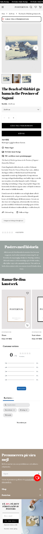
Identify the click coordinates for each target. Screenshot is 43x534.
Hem (3, 14)
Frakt (11, 142)
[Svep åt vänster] (7, 48)
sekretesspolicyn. (6, 482)
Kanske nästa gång (10, 528)
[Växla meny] (2, 7)
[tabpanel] (21, 425)
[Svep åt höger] (36, 48)
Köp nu (21, 133)
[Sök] (31, 7)
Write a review (21, 388)
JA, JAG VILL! (11, 521)
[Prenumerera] (38, 473)
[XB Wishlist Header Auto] (35, 7)
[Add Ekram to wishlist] (27, 293)
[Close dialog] (41, 501)
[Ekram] (16, 309)
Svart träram (36, 335)
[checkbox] (8, 415)
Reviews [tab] (8, 397)
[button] (21, 363)
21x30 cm (11, 14)
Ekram (4, 335)
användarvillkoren (30, 480)
